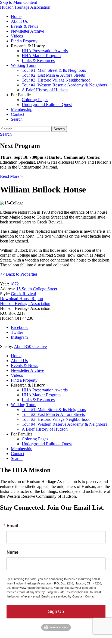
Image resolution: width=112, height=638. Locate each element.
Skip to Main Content (18, 2)
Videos (17, 36)
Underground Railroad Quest (47, 104)
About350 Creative (30, 346)
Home (16, 16)
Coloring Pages (35, 99)
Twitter (17, 332)
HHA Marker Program (41, 55)
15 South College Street (36, 289)
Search (17, 119)
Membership (21, 109)
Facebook (19, 327)
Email (12, 525)
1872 (14, 284)
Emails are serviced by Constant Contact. (68, 596)
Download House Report (21, 298)
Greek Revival (23, 293)
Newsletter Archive (27, 31)
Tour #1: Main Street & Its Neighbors (54, 70)
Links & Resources (38, 60)
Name (12, 552)
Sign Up (56, 611)
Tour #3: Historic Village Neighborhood (56, 80)
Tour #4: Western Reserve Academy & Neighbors (64, 85)
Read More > (11, 176)
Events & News (24, 26)
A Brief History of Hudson (45, 90)
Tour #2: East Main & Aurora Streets (53, 75)
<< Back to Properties (19, 274)
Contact (17, 114)
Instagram (19, 337)
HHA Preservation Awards (45, 50)
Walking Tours (23, 65)
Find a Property (24, 41)
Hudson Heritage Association (25, 7)
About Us (19, 21)
